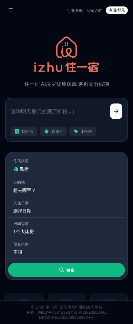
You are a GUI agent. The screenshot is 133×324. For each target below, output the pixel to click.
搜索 (70, 270)
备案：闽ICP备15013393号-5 (51, 312)
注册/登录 (116, 10)
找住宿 (27, 131)
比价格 (86, 131)
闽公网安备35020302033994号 (66, 317)
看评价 (57, 131)
